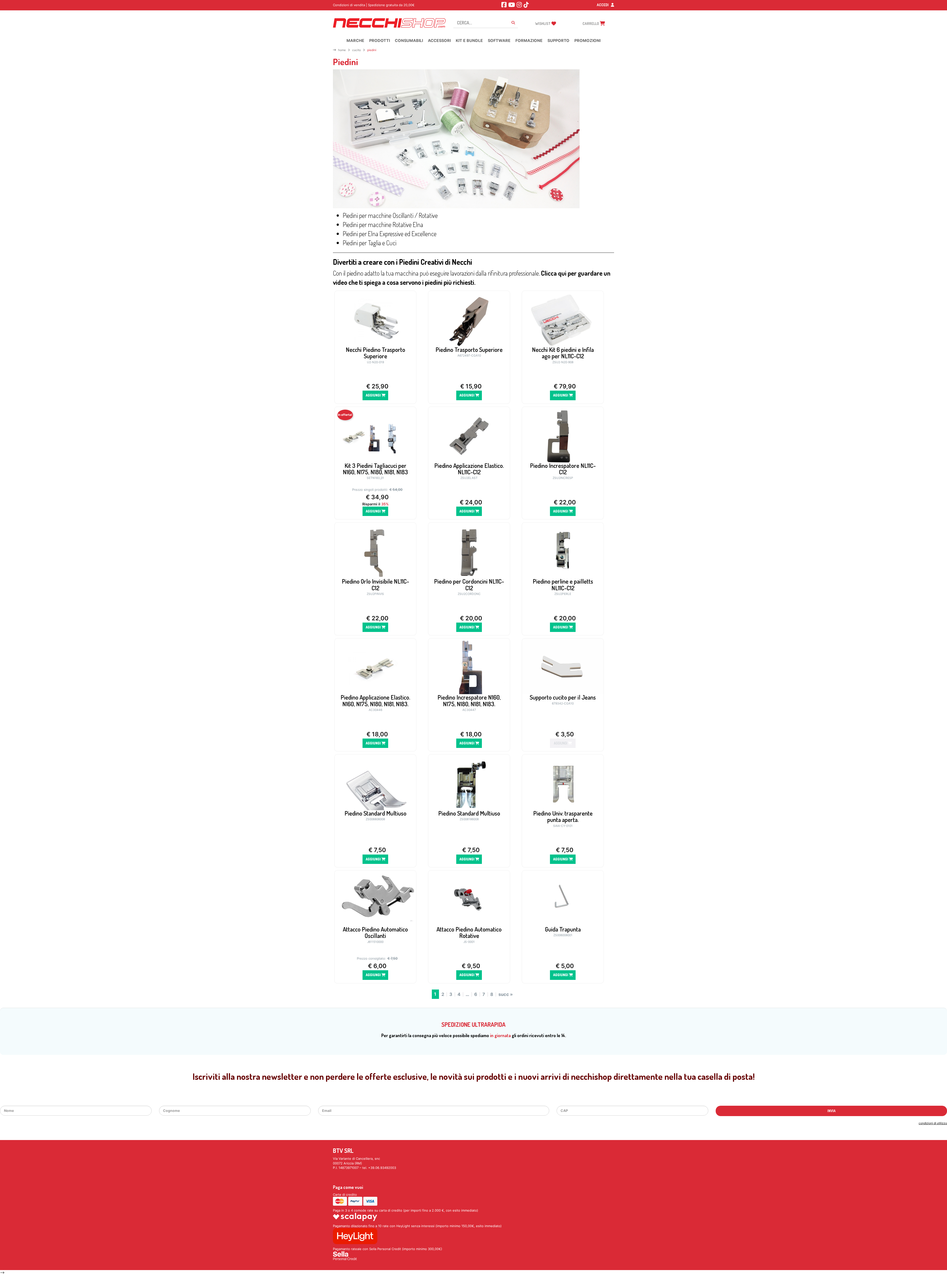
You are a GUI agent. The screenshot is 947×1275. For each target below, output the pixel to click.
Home (342, 50)
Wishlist (543, 23)
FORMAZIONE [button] (529, 40)
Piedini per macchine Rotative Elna (383, 224)
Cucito (356, 50)
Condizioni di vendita (349, 5)
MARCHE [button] (355, 40)
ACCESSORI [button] (439, 40)
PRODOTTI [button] (379, 40)
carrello (591, 23)
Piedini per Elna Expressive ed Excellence (390, 233)
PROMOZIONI (587, 40)
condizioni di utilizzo (933, 1123)
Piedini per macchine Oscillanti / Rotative (390, 215)
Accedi (603, 4)
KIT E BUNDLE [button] (469, 40)
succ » (505, 994)
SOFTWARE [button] (499, 40)
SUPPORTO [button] (558, 40)
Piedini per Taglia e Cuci (369, 243)
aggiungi (374, 395)
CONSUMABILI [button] (409, 40)
